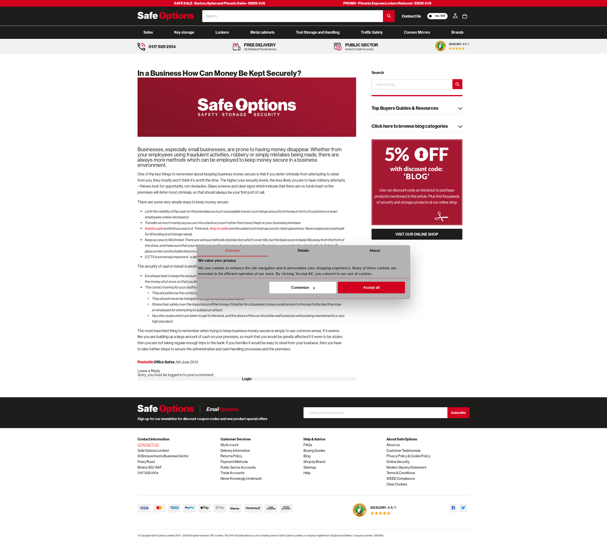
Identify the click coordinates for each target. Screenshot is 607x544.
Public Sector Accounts (238, 467)
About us (393, 445)
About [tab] (374, 250)
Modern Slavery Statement (406, 467)
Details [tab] (303, 250)
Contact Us (411, 16)
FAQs (308, 445)
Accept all (371, 288)
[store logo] (166, 16)
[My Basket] (464, 16)
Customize (300, 288)
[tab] (417, 108)
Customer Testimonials (403, 450)
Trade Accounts (232, 473)
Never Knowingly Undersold (241, 478)
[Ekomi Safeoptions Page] (375, 518)
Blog (307, 456)
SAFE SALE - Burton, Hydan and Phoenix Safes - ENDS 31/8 (219, 3)
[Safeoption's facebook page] (453, 508)
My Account (230, 445)
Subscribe (458, 413)
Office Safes (164, 362)
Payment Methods (234, 461)
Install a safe (154, 228)
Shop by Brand (314, 461)
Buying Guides (314, 450)
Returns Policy (231, 456)
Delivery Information (235, 450)
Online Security (397, 461)
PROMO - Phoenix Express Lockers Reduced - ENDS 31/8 (387, 3)
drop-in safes (219, 228)
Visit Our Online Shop (416, 234)
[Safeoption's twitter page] (463, 508)
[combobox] (292, 16)
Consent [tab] (232, 250)
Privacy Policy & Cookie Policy (408, 456)
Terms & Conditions (400, 473)
